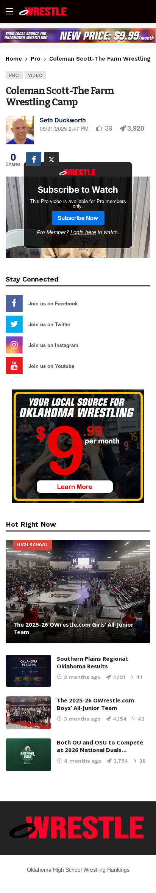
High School (32, 545)
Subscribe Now (78, 218)
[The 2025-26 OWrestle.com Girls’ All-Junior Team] (78, 591)
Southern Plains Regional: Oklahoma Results (92, 662)
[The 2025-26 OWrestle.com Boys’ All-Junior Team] (28, 712)
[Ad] (78, 35)
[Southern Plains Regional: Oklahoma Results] (28, 671)
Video (35, 75)
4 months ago (82, 761)
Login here (83, 232)
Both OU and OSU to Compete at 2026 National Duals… (100, 746)
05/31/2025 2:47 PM (64, 128)
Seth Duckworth (63, 120)
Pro (14, 75)
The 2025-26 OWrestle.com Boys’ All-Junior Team (95, 704)
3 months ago (82, 677)
